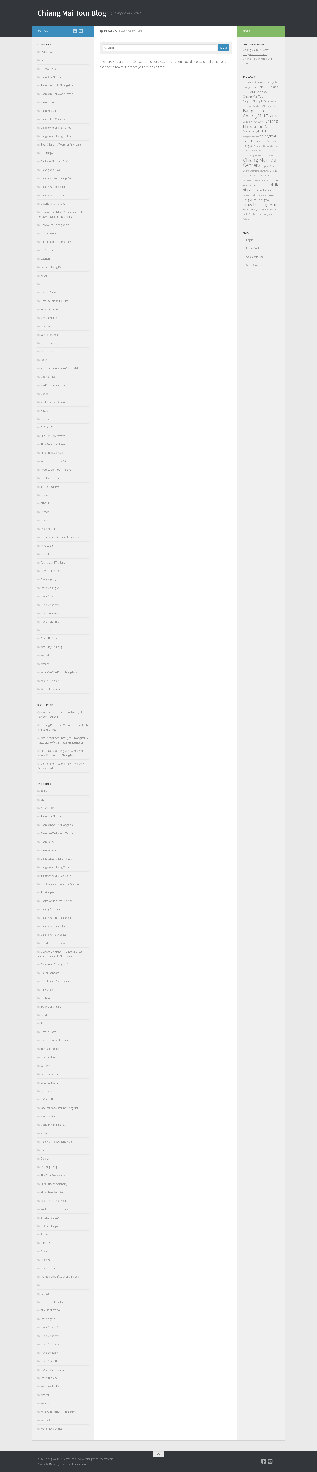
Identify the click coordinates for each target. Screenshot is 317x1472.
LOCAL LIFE (47, 360)
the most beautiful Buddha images (60, 537)
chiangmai (257, 126)
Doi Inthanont (253, 175)
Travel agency (48, 579)
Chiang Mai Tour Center (54, 195)
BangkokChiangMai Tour (256, 101)
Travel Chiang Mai (259, 204)
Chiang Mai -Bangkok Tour (259, 129)
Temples (246, 195)
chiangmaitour (268, 155)
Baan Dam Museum (51, 77)
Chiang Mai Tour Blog (71, 13)
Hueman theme (79, 1464)
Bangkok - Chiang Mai (255, 82)
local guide (248, 185)
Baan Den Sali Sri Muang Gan (57, 85)
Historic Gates (48, 292)
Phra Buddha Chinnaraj (54, 444)
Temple (271, 190)
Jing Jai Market (49, 317)
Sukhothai (46, 495)
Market (44, 393)
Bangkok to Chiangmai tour (264, 106)
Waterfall (46, 664)
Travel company (50, 613)
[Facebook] (75, 31)
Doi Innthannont (50, 233)
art (42, 60)
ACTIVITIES (46, 51)
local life (258, 185)
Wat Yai (45, 655)
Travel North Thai (50, 621)
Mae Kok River (48, 377)
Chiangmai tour (254, 155)
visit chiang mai (265, 214)
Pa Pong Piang (49, 427)
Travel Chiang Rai (50, 588)
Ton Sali (45, 554)
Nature (44, 410)
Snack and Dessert (51, 478)
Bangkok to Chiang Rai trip (56, 136)
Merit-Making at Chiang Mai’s (56, 402)
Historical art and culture (54, 301)
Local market (259, 190)
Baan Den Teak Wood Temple (57, 94)
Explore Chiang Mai (51, 267)
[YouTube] (81, 31)
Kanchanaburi (248, 180)
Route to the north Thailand (56, 469)
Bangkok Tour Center (255, 54)
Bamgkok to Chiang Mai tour (57, 119)
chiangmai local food (251, 136)
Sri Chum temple (50, 486)
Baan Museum (49, 110)
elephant (264, 175)
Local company (49, 343)
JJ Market (46, 326)
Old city (45, 419)
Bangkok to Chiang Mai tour (56, 127)
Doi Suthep (47, 250)
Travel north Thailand (52, 630)
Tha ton (45, 512)
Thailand (45, 520)
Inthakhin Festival (51, 309)
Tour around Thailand (53, 562)
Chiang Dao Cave (50, 170)
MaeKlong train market (53, 385)
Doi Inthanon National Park (56, 241)
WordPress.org (254, 265)
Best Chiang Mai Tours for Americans (61, 144)
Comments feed (254, 257)
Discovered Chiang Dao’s (55, 225)
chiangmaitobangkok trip (254, 150)
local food (273, 180)
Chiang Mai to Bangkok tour (266, 146)
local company (261, 180)
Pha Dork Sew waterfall (53, 436)
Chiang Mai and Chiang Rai (56, 178)
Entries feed (252, 248)
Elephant (45, 258)
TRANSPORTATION (50, 571)
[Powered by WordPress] (50, 1464)
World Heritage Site (51, 689)
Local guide (47, 351)
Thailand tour (48, 528)
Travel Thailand (49, 638)
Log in (249, 240)
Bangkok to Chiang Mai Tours (260, 113)
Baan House (47, 102)
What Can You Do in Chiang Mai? (59, 672)
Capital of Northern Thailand (56, 161)
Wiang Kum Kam (50, 680)
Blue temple (47, 153)
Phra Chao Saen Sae (52, 453)
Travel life (265, 209)
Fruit (43, 284)
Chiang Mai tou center (53, 186)
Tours (265, 195)
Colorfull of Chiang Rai (53, 203)
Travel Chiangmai (50, 596)
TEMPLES (45, 503)
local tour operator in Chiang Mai (59, 368)
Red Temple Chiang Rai (53, 461)
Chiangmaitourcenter (259, 170)
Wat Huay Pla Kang (51, 647)
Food (44, 275)
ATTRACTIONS (48, 68)
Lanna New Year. (50, 334)
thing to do (47, 545)
